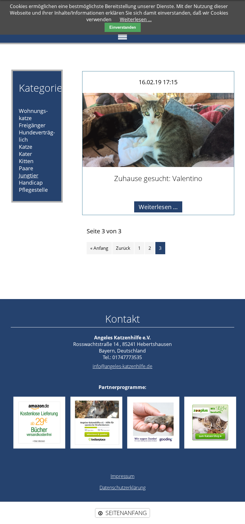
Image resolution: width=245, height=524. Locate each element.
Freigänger (32, 125)
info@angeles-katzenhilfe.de (122, 366)
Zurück (123, 248)
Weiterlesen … (160, 207)
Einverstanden (122, 27)
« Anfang (99, 248)
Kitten (26, 161)
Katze (25, 146)
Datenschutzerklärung (122, 487)
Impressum (122, 476)
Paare (26, 168)
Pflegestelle (33, 189)
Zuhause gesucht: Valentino (158, 178)
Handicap (31, 182)
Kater (25, 153)
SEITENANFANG (126, 513)
